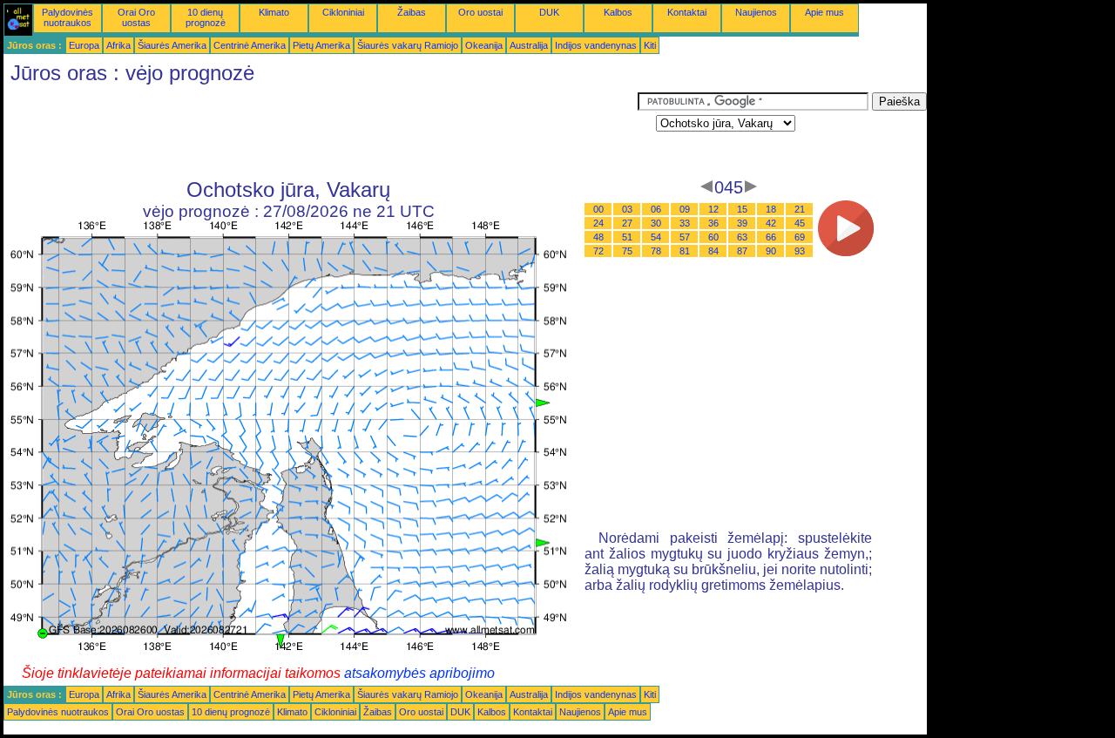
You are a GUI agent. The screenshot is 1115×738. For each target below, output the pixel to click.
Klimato (274, 12)
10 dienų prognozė (206, 17)
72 (598, 251)
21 (799, 209)
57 (684, 237)
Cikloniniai (343, 12)
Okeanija (484, 45)
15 (742, 209)
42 (771, 223)
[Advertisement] (320, 131)
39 (742, 223)
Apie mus (824, 12)
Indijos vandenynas (596, 45)
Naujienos (756, 12)
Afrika (118, 45)
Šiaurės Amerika (172, 45)
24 (598, 223)
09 (684, 209)
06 (656, 209)
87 (742, 251)
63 (742, 237)
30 (656, 223)
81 (684, 251)
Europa (84, 45)
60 (713, 237)
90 (771, 251)
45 (799, 223)
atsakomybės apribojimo (419, 673)
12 (713, 209)
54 (656, 237)
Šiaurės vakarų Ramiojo (407, 45)
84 (713, 251)
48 (598, 237)
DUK (549, 12)
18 (771, 209)
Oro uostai (480, 12)
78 (656, 251)
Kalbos (618, 12)
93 (799, 251)
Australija (529, 45)
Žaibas (411, 12)
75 (627, 251)
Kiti (650, 45)
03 (627, 209)
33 (684, 223)
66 (771, 237)
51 (627, 237)
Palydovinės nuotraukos (67, 17)
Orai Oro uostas (136, 17)
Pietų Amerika (321, 45)
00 (598, 209)
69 (799, 237)
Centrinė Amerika (249, 45)
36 (713, 223)
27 (627, 223)
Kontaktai (686, 12)
